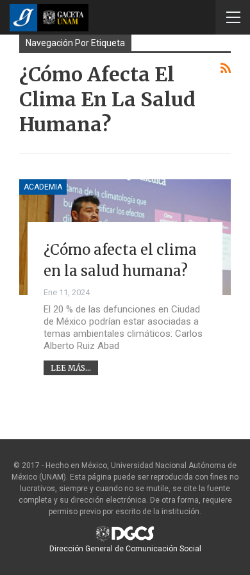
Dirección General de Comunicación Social (125, 548)
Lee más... (71, 368)
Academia (43, 186)
